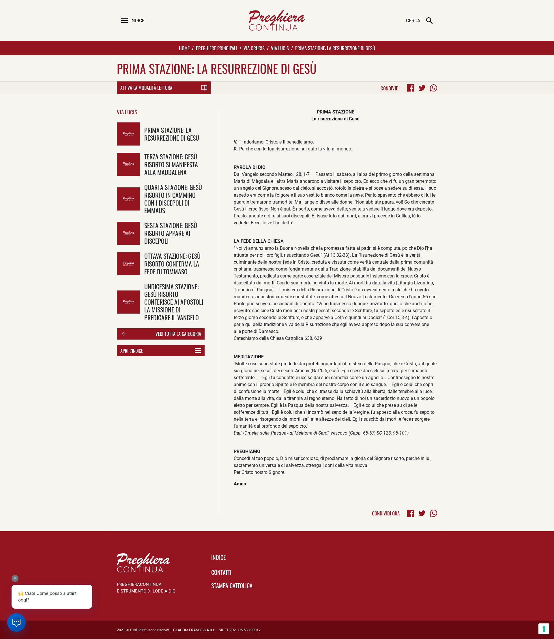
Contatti (221, 572)
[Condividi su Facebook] (410, 88)
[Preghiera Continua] (277, 20)
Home (184, 48)
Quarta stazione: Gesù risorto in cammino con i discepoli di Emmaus (173, 198)
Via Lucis (280, 48)
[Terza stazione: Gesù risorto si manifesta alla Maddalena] (128, 164)
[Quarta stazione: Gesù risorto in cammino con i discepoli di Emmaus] (128, 198)
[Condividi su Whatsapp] (433, 88)
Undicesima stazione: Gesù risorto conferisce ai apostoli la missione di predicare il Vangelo (173, 302)
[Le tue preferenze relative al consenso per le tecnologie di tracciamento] (543, 628)
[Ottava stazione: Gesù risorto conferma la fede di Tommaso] (128, 263)
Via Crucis (254, 48)
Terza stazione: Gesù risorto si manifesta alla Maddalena (171, 164)
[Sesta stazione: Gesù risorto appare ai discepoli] (128, 233)
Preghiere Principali (216, 48)
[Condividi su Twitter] (422, 88)
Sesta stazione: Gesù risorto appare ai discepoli (170, 232)
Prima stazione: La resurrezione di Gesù (171, 133)
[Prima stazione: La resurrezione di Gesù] (128, 134)
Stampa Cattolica (231, 585)
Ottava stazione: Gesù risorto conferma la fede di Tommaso (172, 263)
